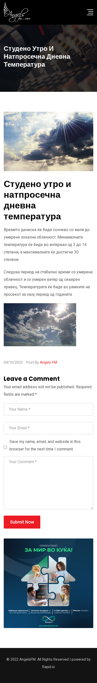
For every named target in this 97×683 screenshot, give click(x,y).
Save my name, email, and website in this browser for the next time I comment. (45, 445)
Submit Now (22, 522)
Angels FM (48, 362)
